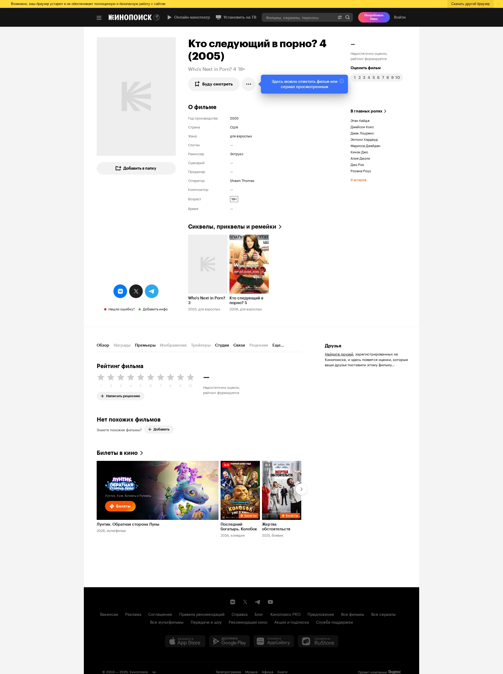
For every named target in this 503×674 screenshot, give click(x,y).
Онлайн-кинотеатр (192, 17)
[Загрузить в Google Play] (229, 641)
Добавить (162, 429)
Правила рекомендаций (202, 614)
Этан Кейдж (360, 120)
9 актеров (359, 179)
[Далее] (301, 489)
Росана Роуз (361, 170)
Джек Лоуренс (362, 132)
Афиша (267, 671)
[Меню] (99, 18)
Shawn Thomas (242, 180)
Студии (222, 345)
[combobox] (298, 17)
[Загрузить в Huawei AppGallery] (274, 641)
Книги (282, 671)
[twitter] (136, 291)
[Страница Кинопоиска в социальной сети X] (245, 602)
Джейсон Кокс (362, 126)
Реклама (133, 614)
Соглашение (160, 614)
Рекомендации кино (248, 621)
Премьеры (145, 345)
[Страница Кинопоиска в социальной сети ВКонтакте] (232, 602)
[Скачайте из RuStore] (318, 641)
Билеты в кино (117, 452)
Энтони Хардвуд (364, 139)
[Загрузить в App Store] (185, 641)
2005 (234, 117)
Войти (400, 17)
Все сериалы (383, 614)
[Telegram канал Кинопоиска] (258, 602)
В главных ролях (366, 111)
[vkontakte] (120, 291)
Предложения (321, 614)
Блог (259, 614)
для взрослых (241, 135)
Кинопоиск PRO (285, 614)
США (234, 126)
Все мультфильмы (167, 621)
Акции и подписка (291, 621)
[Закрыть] (341, 81)
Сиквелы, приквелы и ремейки (232, 226)
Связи (239, 345)
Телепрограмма (228, 671)
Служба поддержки (334, 621)
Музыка (251, 671)
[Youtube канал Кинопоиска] (270, 602)
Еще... (278, 345)
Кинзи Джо (359, 151)
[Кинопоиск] (130, 17)
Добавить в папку (139, 168)
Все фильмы (352, 614)
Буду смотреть (217, 84)
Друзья (333, 346)
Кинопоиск (139, 671)
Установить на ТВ (239, 17)
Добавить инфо (155, 308)
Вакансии (109, 614)
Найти (348, 17)
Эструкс (236, 153)
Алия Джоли (360, 157)
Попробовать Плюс (374, 17)
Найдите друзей (339, 354)
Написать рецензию (123, 395)
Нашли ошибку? (121, 308)
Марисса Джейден (365, 145)
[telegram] (151, 291)
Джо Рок (357, 164)
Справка (240, 614)
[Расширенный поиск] (340, 17)
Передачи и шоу (206, 621)
